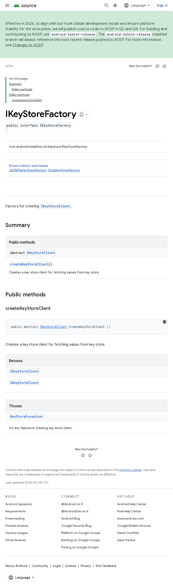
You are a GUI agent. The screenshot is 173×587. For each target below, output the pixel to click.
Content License (130, 470)
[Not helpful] (164, 66)
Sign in (162, 5)
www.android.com (130, 518)
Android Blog (70, 518)
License (70, 566)
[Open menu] (7, 5)
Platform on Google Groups (80, 533)
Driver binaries (15, 540)
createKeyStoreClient (29, 264)
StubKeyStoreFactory (64, 170)
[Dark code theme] (164, 322)
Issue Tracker (126, 540)
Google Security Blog (76, 526)
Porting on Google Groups (79, 547)
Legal (57, 566)
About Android (16, 566)
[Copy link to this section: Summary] (34, 225)
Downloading (15, 518)
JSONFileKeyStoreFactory (27, 170)
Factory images (16, 533)
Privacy (86, 566)
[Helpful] (157, 66)
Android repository (18, 504)
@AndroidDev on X (75, 511)
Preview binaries (16, 526)
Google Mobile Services (134, 526)
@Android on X (72, 504)
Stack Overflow (128, 533)
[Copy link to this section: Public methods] (50, 295)
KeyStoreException (26, 416)
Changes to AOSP (27, 45)
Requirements (15, 511)
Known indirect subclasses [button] (44, 168)
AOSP (9, 66)
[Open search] (106, 5)
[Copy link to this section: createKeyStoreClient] (54, 308)
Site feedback (106, 566)
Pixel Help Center (129, 511)
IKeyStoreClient (55, 206)
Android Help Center (131, 504)
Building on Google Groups (80, 540)
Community (40, 566)
